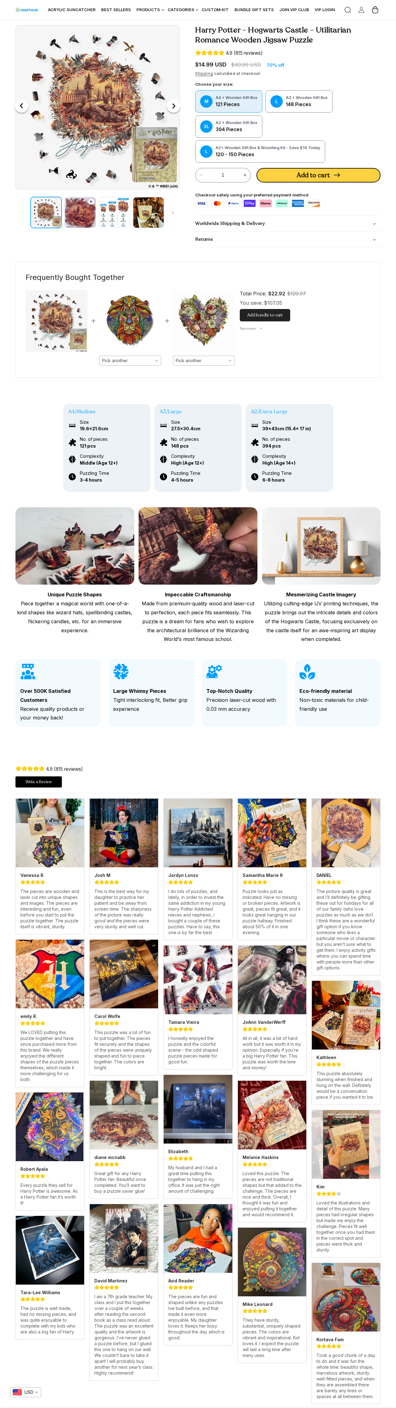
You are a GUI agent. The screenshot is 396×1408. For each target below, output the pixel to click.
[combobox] (130, 361)
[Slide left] (22, 212)
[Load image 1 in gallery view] (46, 212)
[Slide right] (173, 212)
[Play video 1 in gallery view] (80, 212)
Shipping (204, 73)
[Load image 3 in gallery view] (148, 212)
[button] (348, 10)
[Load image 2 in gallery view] (114, 212)
